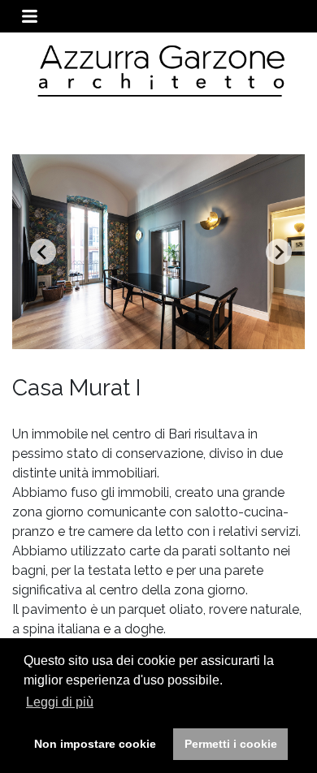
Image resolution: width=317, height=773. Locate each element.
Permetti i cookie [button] (231, 743)
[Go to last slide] (43, 252)
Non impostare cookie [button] (95, 743)
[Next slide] (279, 252)
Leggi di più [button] (59, 702)
